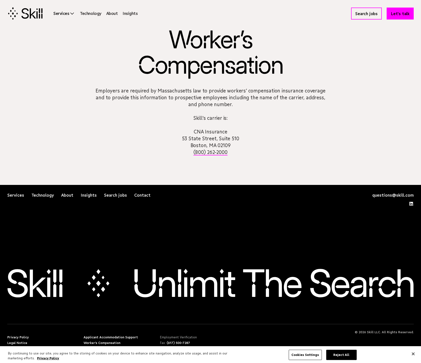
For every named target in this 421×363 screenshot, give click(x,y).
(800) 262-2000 (210, 152)
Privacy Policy (18, 337)
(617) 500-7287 (178, 343)
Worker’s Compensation (102, 343)
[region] (210, 354)
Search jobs (115, 195)
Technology (90, 13)
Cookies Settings (305, 355)
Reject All (341, 355)
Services (15, 195)
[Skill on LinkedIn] (411, 205)
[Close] (413, 354)
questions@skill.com (393, 195)
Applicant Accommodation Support (111, 337)
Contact (142, 195)
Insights (130, 13)
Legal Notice (17, 343)
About (112, 13)
